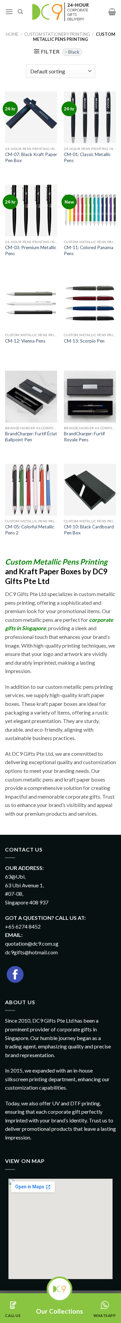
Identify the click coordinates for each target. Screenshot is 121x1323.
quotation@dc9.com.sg (31, 943)
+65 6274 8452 (23, 926)
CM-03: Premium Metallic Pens (30, 250)
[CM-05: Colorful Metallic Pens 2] (31, 490)
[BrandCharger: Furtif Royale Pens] (90, 397)
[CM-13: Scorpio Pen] (90, 303)
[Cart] (112, 11)
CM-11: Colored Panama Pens (88, 250)
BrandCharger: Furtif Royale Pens (84, 436)
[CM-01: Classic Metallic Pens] (90, 117)
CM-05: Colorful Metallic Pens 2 (29, 529)
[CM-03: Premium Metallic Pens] (31, 210)
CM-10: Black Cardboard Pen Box (89, 529)
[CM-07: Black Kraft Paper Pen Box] (31, 117)
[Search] (20, 11)
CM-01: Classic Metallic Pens (87, 157)
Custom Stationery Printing (57, 34)
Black (73, 52)
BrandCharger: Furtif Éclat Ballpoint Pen (31, 436)
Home (12, 34)
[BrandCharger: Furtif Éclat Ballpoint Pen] (31, 397)
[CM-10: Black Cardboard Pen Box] (90, 490)
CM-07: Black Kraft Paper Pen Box (31, 157)
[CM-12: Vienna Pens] (31, 303)
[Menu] (9, 11)
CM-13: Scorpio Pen (84, 341)
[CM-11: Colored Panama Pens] (90, 210)
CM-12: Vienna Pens (25, 341)
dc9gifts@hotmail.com (31, 952)
